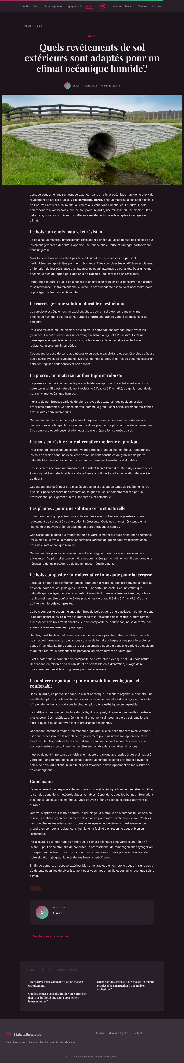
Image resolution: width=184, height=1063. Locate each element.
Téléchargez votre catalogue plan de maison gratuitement (55, 983)
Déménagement (53, 6)
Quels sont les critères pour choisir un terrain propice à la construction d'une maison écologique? (126, 985)
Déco (36, 6)
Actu (26, 6)
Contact (137, 1033)
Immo (89, 6)
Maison (129, 6)
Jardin (117, 6)
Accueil (28, 25)
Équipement (74, 6)
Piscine (142, 6)
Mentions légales (118, 1033)
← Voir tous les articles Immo (49, 936)
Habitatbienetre (27, 1034)
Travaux (156, 6)
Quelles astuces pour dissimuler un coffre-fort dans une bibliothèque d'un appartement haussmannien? (57, 997)
